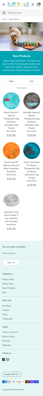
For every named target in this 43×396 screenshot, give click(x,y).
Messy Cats (7, 283)
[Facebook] (3, 359)
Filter (11, 81)
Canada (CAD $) (10, 374)
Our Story (6, 305)
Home (4, 19)
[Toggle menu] (3, 4)
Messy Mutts (8, 279)
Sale (4, 292)
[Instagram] (7, 359)
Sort (31, 81)
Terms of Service (10, 332)
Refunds (6, 340)
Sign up (10, 262)
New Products (14, 19)
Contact (5, 310)
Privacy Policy (8, 336)
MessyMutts (19, 390)
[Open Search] (4, 12)
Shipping (6, 345)
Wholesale (7, 318)
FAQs (4, 314)
